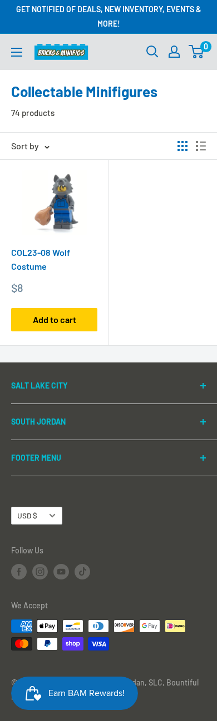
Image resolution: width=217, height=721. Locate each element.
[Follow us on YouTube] (61, 571)
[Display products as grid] (182, 146)
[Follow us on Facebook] (19, 571)
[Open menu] (16, 52)
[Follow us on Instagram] (40, 571)
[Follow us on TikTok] (82, 571)
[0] (197, 51)
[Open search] (152, 52)
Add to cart (54, 319)
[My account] (174, 52)
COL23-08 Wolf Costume (40, 259)
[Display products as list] (201, 146)
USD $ (27, 515)
